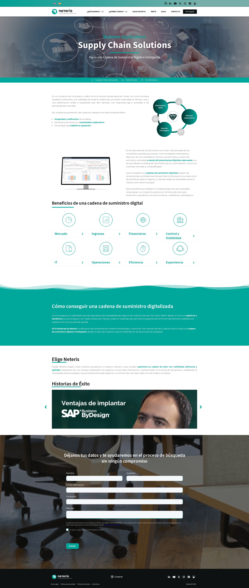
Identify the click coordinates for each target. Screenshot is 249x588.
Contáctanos (151, 80)
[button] (166, 3)
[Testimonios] (123, 80)
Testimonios (131, 80)
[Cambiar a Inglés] (54, 3)
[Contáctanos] (142, 80)
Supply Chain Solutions (106, 80)
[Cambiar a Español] (59, 3)
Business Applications (124, 37)
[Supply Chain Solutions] (92, 80)
